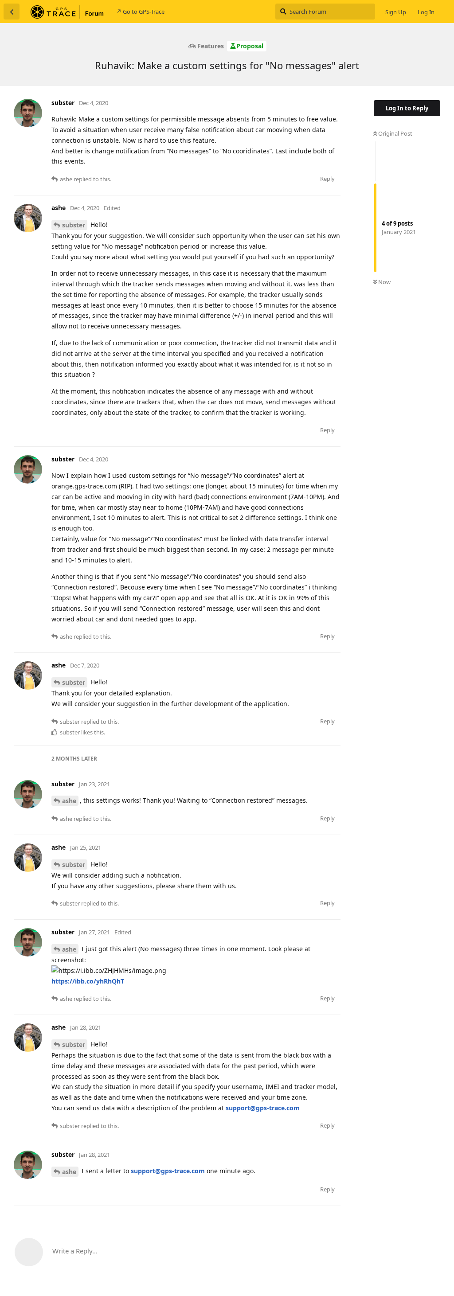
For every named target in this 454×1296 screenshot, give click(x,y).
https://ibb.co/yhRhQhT (87, 981)
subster (73, 225)
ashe (69, 800)
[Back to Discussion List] (12, 12)
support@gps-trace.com (263, 1108)
